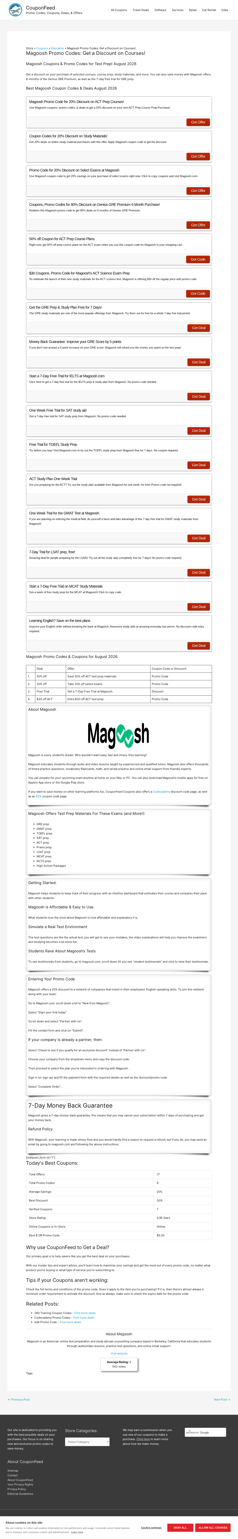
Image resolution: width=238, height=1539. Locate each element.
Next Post (222, 1399)
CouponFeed (40, 8)
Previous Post (19, 1399)
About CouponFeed (20, 1480)
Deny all (180, 1527)
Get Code (198, 259)
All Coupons (119, 10)
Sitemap (12, 1470)
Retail (193, 10)
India (224, 10)
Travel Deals (141, 10)
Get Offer (198, 122)
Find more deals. (85, 1313)
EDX (38, 796)
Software (160, 10)
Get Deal (198, 328)
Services (178, 10)
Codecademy (161, 791)
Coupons (42, 48)
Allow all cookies (213, 1527)
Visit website (119, 1353)
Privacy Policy (16, 1489)
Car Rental (209, 10)
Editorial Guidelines (20, 1494)
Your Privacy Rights (20, 1484)
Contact (12, 1475)
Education (57, 48)
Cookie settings (151, 1527)
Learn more (77, 1532)
